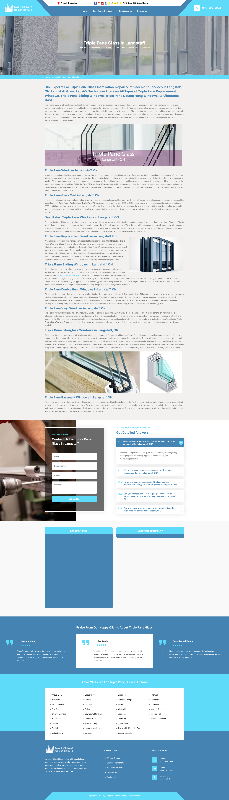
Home (84, 11)
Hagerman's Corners (93, 728)
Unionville (155, 704)
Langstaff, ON (165, 779)
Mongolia (121, 714)
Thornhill (154, 695)
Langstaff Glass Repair (115, 796)
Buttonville (56, 719)
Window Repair (113, 758)
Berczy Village (58, 704)
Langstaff (56, 77)
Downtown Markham (93, 714)
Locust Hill (122, 695)
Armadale (56, 700)
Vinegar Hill (156, 714)
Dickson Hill (90, 704)
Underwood (156, 700)
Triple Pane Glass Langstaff (73, 77)
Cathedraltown (58, 733)
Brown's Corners (59, 714)
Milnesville (122, 709)
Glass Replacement (115, 763)
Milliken (121, 704)
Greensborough (91, 723)
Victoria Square (157, 709)
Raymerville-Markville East (129, 728)
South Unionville (125, 733)
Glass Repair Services (102, 11)
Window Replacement (116, 768)
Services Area (125, 11)
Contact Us (142, 11)
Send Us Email (166, 770)
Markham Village (125, 700)
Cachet (55, 723)
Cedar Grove (90, 695)
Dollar (87, 709)
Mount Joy (122, 719)
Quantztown (123, 723)
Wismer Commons (158, 719)
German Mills (90, 719)
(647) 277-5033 (211, 7)
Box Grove (56, 709)
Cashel (55, 728)
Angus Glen (57, 695)
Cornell (88, 700)
